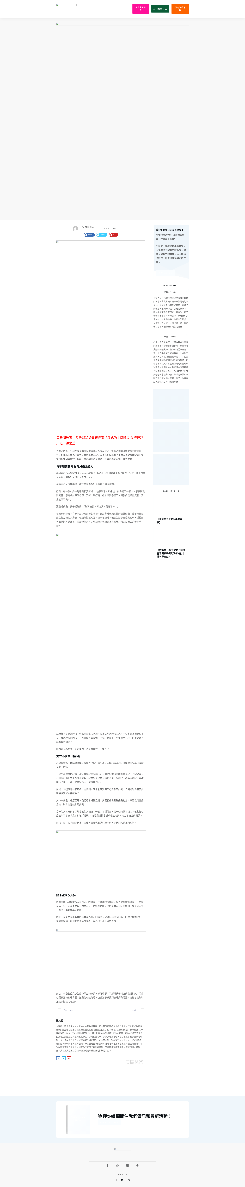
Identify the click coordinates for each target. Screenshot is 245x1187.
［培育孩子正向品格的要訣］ (171, 511)
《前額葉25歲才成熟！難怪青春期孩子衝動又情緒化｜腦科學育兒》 (171, 543)
